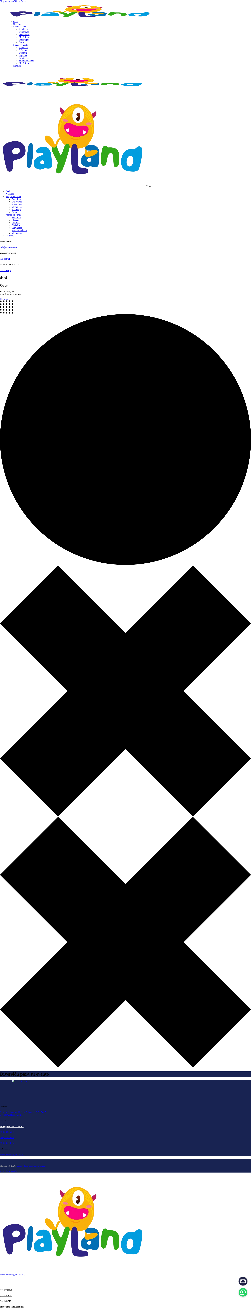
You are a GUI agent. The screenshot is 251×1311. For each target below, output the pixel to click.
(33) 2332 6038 (7, 1132)
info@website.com (8, 247)
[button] (243, 1292)
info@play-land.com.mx (12, 1126)
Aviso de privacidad (9, 1171)
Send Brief (5, 259)
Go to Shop (5, 270)
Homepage (5, 299)
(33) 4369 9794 (7, 1137)
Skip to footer (20, 1)
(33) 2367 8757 (7, 1143)
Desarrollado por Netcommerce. (31, 1166)
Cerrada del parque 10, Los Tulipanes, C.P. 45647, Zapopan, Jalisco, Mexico (23, 1113)
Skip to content (7, 1)
